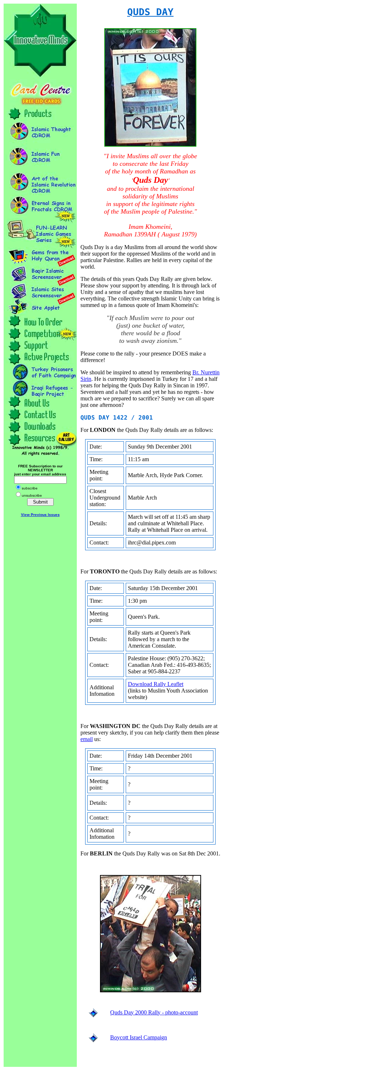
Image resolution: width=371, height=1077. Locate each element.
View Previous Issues (40, 515)
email (86, 739)
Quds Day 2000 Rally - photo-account (154, 1012)
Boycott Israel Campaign (138, 1037)
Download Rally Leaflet (155, 684)
